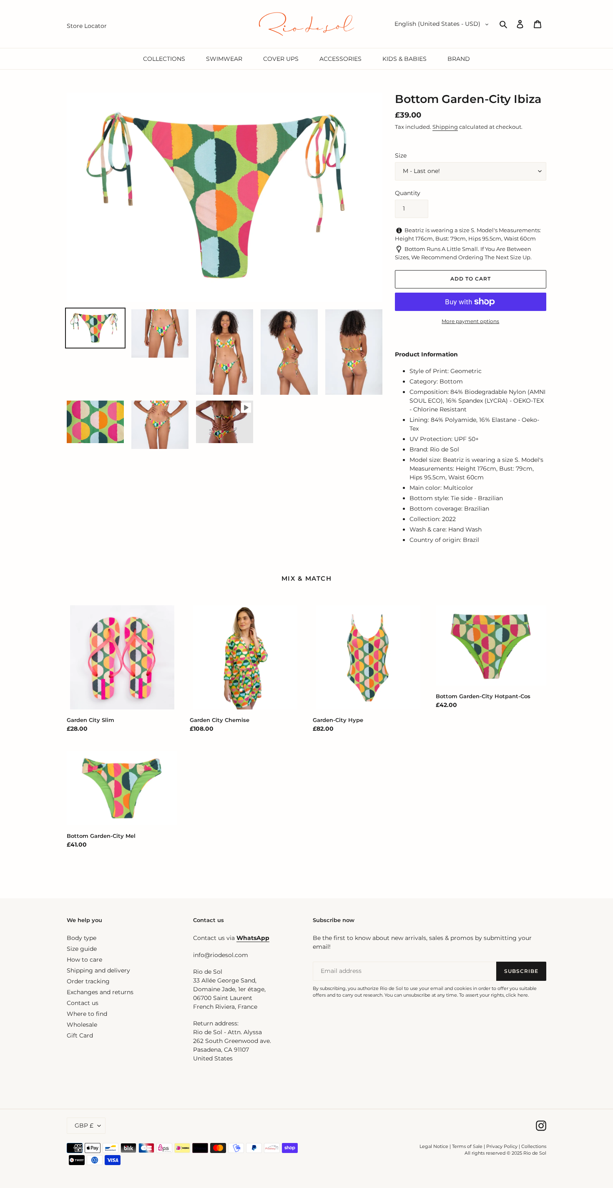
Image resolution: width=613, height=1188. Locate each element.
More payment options (470, 321)
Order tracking (88, 981)
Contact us (82, 1003)
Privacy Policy (502, 1146)
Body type (81, 938)
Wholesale (82, 1024)
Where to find (87, 1014)
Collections (533, 1146)
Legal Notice (434, 1146)
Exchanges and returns (100, 992)
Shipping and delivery (98, 970)
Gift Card (80, 1035)
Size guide (82, 948)
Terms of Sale (467, 1146)
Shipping (445, 126)
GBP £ (84, 1125)
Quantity (407, 193)
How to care (84, 959)
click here (517, 995)
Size (401, 155)
